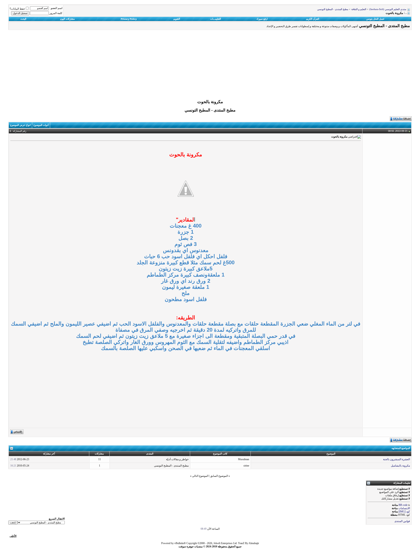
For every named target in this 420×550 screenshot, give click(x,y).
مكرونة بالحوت (210, 101)
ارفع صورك (262, 18)
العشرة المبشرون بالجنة (396, 459)
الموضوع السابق (219, 475)
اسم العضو (56, 8)
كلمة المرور (55, 13)
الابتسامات (404, 508)
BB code (403, 504)
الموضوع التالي (200, 475)
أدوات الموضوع (41, 125)
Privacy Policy (129, 19)
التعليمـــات (215, 18)
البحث (23, 18)
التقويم (176, 18)
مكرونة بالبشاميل (400, 465)
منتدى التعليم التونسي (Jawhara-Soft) (387, 9)
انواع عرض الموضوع (20, 125)
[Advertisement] (210, 65)
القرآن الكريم (312, 18)
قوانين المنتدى (402, 521)
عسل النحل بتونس (375, 18)
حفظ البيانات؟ (17, 8)
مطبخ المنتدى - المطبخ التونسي (332, 9)
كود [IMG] (404, 511)
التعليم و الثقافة (358, 9)
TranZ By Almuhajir (248, 543)
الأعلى (13, 536)
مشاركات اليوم (67, 18)
